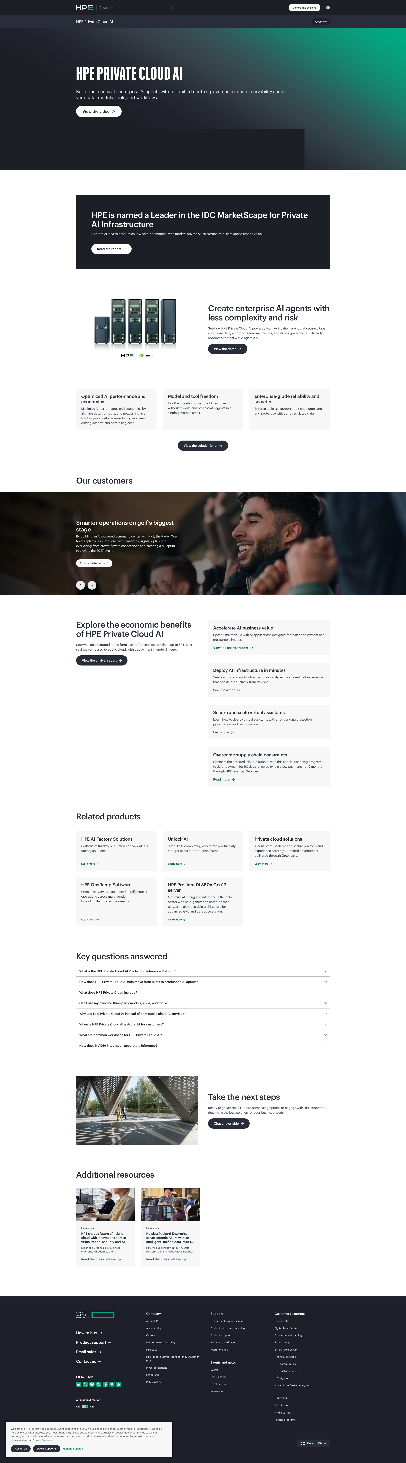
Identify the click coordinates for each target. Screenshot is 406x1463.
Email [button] (86, 1352)
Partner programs (285, 1419)
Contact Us (281, 1321)
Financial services (285, 1356)
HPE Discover (218, 1376)
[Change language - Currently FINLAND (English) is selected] (328, 7)
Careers (151, 1335)
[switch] (83, 1407)
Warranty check (219, 1349)
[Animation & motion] (85, 1406)
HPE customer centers (288, 1371)
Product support (220, 1335)
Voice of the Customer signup (292, 1385)
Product (91, 1342)
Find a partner (283, 1412)
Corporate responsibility (160, 1342)
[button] (68, 7)
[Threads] (98, 1384)
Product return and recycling (227, 1328)
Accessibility (153, 1328)
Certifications (283, 1405)
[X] (85, 1384)
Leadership (153, 1374)
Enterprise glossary (286, 1349)
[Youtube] (112, 1384)
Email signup (282, 1342)
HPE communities (285, 1363)
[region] (203, 543)
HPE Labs (151, 1349)
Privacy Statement (43, 1440)
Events (214, 1369)
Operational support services (227, 1321)
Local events (218, 1384)
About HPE (152, 1321)
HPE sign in (281, 1378)
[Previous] (80, 585)
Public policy (153, 1382)
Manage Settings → (74, 1448)
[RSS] (118, 1384)
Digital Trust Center (286, 1328)
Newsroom (217, 1391)
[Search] (100, 8)
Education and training (288, 1335)
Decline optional (46, 1448)
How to (86, 1333)
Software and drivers (223, 1342)
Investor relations (156, 1367)
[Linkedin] (78, 1384)
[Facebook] (105, 1384)
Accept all (21, 1448)
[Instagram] (92, 1384)
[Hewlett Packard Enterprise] (84, 7)
